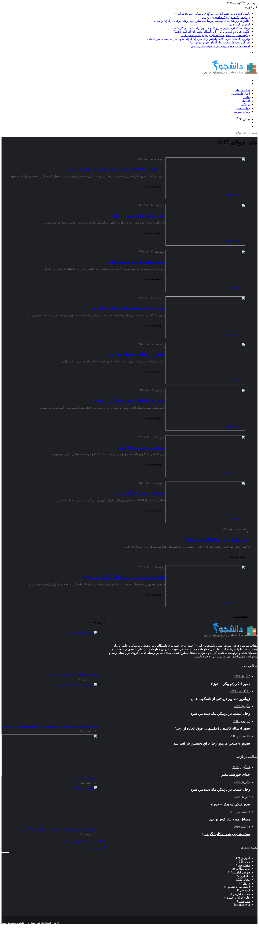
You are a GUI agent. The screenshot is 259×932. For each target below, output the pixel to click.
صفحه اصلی (242, 90)
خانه (254, 132)
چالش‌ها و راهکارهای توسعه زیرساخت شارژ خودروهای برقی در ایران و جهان (202, 20)
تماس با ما (232, 925)
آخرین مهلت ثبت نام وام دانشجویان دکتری (216, 539)
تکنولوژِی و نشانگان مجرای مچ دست (137, 354)
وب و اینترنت (242, 111)
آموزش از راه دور (239, 24)
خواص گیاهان (241, 872)
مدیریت (158, 158)
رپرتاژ (246, 883)
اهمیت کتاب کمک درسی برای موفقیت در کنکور (220, 46)
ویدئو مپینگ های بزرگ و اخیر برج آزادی (226, 17)
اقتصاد (246, 100)
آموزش (245, 858)
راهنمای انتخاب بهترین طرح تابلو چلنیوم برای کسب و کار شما (212, 28)
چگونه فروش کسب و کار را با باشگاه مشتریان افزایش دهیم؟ (211, 31)
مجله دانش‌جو (241, 894)
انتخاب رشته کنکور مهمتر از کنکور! (138, 215)
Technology (240, 904)
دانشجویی (244, 865)
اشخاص (245, 890)
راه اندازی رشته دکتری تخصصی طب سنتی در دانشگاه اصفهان (116, 169)
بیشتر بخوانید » (152, 186)
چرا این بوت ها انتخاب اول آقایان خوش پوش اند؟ (219, 42)
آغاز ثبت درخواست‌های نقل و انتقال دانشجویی (129, 308)
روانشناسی (243, 108)
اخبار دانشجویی (240, 93)
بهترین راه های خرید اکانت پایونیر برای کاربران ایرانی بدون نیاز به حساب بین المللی (198, 38)
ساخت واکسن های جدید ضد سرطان (137, 262)
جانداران (244, 876)
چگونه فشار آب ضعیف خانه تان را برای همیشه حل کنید (215, 35)
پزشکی (245, 104)
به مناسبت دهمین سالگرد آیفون (141, 493)
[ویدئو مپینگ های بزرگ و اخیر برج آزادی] (49, 652)
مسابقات (244, 901)
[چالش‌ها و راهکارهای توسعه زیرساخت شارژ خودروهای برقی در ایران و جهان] (49, 703)
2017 (247, 132)
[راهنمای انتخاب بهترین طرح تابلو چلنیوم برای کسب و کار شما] (49, 807)
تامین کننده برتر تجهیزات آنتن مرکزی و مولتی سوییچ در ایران (212, 13)
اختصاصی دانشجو (239, 886)
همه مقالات (242, 868)
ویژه (247, 861)
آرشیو (245, 925)
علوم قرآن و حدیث (238, 897)
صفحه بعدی (240, 616)
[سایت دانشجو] (230, 73)
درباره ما (217, 925)
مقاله (246, 879)
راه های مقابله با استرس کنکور (141, 447)
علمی (246, 97)
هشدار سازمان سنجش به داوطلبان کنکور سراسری (125, 577)
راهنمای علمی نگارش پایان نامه (85, 840)
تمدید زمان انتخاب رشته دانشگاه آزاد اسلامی (130, 400)
